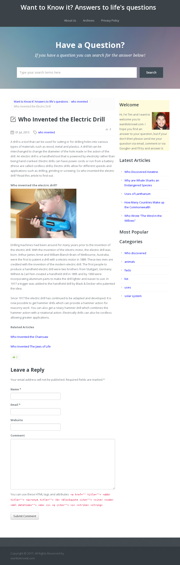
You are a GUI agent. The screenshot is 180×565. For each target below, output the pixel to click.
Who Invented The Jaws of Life (31, 346)
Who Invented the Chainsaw (29, 337)
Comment (18, 435)
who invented (79, 101)
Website (17, 420)
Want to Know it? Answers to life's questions (88, 7)
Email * (15, 405)
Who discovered (135, 253)
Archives (88, 20)
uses (127, 287)
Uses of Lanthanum (137, 194)
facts (127, 270)
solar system (133, 296)
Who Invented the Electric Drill (61, 119)
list (126, 279)
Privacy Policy (110, 20)
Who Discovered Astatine (141, 172)
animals (129, 262)
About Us (70, 20)
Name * (16, 389)
